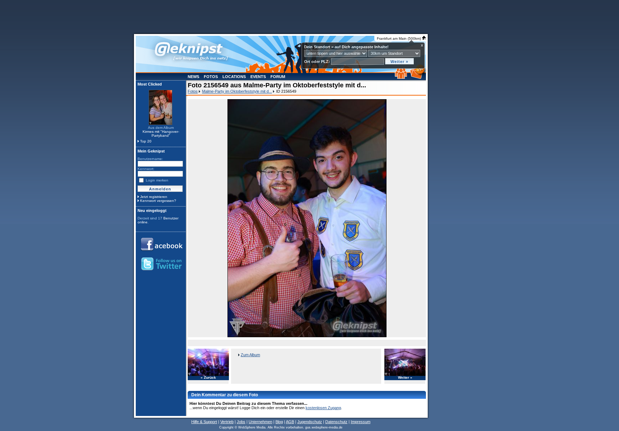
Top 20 (146, 141)
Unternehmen (260, 422)
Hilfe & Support (204, 422)
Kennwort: (146, 169)
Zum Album (250, 355)
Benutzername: (150, 159)
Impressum (360, 422)
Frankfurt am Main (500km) (399, 38)
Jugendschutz (309, 422)
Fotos (211, 76)
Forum (277, 76)
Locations (234, 76)
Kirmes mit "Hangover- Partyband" (161, 133)
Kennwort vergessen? (158, 201)
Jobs (241, 422)
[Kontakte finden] (402, 77)
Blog (279, 422)
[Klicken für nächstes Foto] (307, 218)
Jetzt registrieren (153, 197)
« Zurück (208, 377)
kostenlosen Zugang (323, 408)
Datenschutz (336, 422)
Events (258, 76)
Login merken (157, 180)
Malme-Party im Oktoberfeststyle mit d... (237, 91)
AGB (290, 422)
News (193, 76)
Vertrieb (227, 422)
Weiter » (405, 377)
